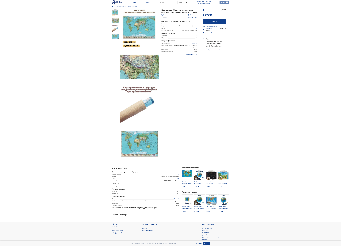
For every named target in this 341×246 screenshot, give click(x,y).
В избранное (193, 15)
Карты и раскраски (147, 230)
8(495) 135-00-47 (204, 1)
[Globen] (117, 2)
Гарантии (205, 230)
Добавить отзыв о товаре (120, 217)
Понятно (206, 243)
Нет (196, 23)
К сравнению (167, 15)
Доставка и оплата (207, 228)
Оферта (204, 236)
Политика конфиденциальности (211, 237)
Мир (196, 28)
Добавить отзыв (192, 17)
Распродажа (205, 234)
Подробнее (199, 243)
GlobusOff (194, 43)
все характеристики (191, 54)
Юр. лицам (205, 232)
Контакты (205, 239)
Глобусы (144, 228)
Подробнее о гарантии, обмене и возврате (215, 49)
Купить (214, 21)
